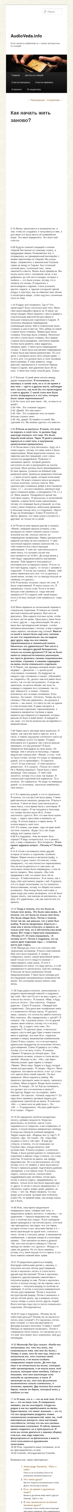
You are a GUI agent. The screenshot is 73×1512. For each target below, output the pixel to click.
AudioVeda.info (26, 36)
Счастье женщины (21, 82)
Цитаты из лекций (34, 75)
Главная (16, 75)
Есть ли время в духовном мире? (39, 1490)
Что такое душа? (33, 1479)
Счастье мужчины (44, 82)
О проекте (17, 89)
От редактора (34, 89)
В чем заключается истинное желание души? (40, 1503)
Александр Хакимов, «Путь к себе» (40, 1468)
